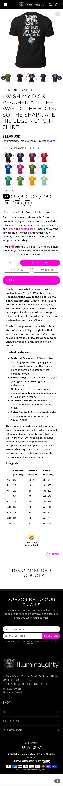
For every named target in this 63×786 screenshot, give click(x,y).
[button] (9, 4)
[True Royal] (8, 169)
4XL (17, 203)
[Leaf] (20, 180)
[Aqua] (44, 169)
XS (6, 196)
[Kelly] (8, 180)
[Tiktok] (39, 747)
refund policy (28, 228)
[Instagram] (34, 747)
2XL (46, 196)
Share (55, 554)
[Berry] (20, 169)
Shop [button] (6, 702)
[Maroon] (32, 157)
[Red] (44, 157)
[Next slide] (59, 78)
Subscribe (51, 635)
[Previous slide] (3, 78)
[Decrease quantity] (5, 263)
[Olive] (32, 169)
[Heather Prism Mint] (44, 180)
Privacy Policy (31, 643)
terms (11, 228)
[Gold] (32, 180)
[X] (29, 747)
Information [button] (11, 720)
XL (36, 196)
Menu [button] (6, 711)
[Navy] (20, 157)
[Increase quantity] (16, 263)
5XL (27, 203)
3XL (7, 203)
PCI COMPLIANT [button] (12, 730)
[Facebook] (23, 747)
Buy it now (16, 270)
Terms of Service (47, 641)
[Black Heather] (8, 157)
